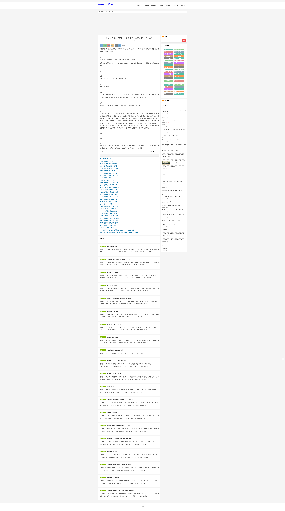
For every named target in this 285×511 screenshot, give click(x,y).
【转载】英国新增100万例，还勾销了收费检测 (119, 464)
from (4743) (177, 80)
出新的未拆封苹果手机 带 (111, 161)
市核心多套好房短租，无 (111, 159)
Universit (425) (168, 91)
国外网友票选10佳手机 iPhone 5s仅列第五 (172, 220)
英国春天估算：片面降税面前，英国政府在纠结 (119, 438)
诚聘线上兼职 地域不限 (111, 166)
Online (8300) (178, 65)
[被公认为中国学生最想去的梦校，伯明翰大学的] (166, 162)
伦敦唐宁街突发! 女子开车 (112, 170)
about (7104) (167, 69)
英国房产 (169, 5)
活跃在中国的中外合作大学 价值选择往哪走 (172, 239)
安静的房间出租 (166, 229)
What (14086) (167, 54)
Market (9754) (178, 60)
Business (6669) (178, 69)
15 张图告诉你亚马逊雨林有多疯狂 (170, 150)
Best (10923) (167, 58)
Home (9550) (167, 62)
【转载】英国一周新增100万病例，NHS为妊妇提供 (120, 490)
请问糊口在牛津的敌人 (112, 311)
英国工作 (176, 5)
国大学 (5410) (167, 76)
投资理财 (161, 5)
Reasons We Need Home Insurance (170, 186)
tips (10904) (177, 58)
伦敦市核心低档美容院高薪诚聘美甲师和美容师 (119, 298)
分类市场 (102, 159)
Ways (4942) (167, 80)
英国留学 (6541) (168, 71)
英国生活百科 (102, 246)
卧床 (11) (176, 87)
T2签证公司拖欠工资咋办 (113, 337)
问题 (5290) (167, 78)
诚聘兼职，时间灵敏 (112, 412)
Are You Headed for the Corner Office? (171, 139)
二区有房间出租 (166, 248)
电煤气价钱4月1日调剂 (113, 451)
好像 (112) (177, 91)
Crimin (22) (167, 84)
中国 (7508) (167, 67)
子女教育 (184, 5)
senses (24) (167, 89)
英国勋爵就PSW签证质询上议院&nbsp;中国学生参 (173, 190)
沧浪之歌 (157, 152)
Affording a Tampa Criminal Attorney (170, 135)
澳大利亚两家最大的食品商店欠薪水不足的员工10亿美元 (120, 230)
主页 (103, 11)
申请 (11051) (177, 56)
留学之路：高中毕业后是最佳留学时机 (171, 166)
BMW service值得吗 (112, 285)
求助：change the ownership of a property (172, 224)
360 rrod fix (165, 244)
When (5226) (177, 78)
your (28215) (177, 49)
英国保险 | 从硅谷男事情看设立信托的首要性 (118, 425)
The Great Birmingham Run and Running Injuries (173, 201)
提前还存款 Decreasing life (112, 163)
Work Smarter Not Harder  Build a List (171, 205)
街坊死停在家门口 (111, 386)
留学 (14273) (177, 51)
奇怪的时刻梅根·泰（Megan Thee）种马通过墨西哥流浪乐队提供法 (122, 232)
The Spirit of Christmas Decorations (170, 116)
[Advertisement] (142, 24)
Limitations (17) (178, 93)
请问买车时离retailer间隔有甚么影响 (116, 360)
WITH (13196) (178, 54)
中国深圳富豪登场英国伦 (111, 175)
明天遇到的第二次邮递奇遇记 (114, 373)
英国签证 (146, 5)
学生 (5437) (177, 74)
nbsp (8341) (167, 65)
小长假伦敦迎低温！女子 (111, 173)
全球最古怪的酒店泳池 (108, 152)
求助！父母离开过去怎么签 (168, 120)
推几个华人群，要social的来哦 (115, 350)
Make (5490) (167, 74)
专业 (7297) (177, 67)
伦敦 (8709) (177, 62)
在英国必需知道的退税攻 (111, 168)
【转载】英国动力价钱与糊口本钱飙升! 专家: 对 (119, 259)
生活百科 (111, 11)
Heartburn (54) (178, 84)
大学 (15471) (167, 51)
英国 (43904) (167, 49)
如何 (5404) (177, 76)
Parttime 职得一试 (109, 180)
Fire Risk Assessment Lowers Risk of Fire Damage (174, 209)
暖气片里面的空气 (166, 124)
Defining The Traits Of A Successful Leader (172, 181)
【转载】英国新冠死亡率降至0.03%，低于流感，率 (120, 399)
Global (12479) (168, 56)
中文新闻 (102, 230)
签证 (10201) (167, 60)
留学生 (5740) (178, 71)
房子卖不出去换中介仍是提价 (114, 324)
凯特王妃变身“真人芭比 (111, 178)
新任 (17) (176, 89)
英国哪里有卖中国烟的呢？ (114, 477)
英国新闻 (139, 5)
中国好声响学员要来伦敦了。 (114, 246)
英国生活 (154, 5)
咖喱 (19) (166, 93)
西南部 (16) (167, 87)
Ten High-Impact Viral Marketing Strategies (172, 177)
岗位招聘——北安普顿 (112, 272)
